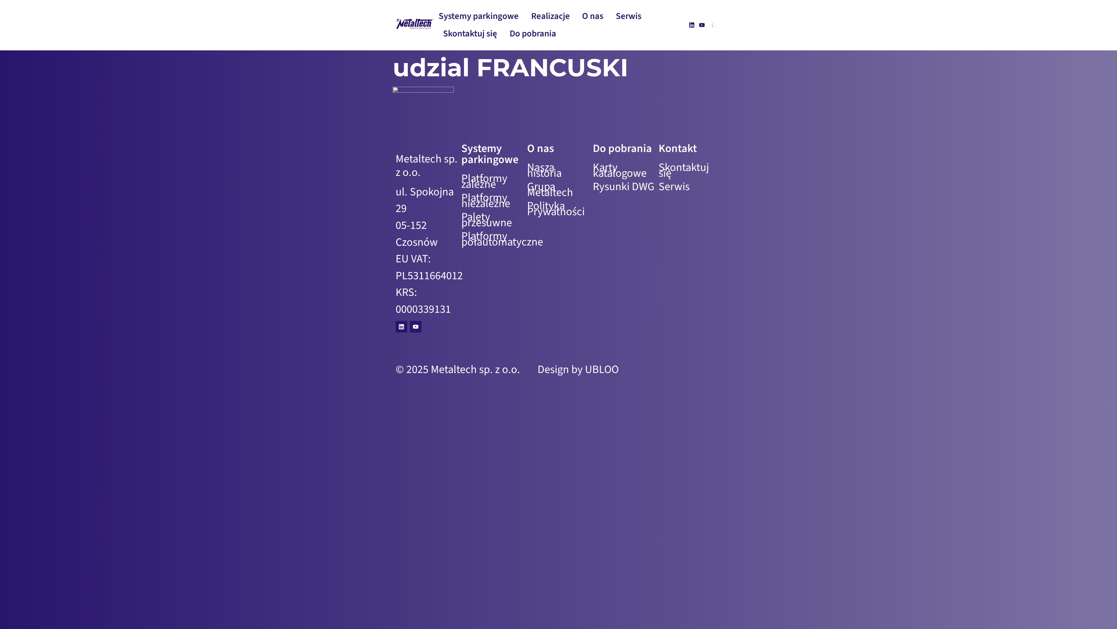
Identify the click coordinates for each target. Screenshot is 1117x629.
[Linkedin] (692, 25)
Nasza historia (544, 170)
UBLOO (602, 369)
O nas (592, 16)
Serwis (628, 16)
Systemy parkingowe (479, 16)
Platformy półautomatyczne (492, 239)
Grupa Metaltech (550, 189)
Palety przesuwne (486, 219)
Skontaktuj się (470, 33)
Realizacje (550, 16)
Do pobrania (533, 33)
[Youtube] (702, 25)
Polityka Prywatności (556, 208)
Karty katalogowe (620, 170)
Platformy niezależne (485, 200)
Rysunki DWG (623, 186)
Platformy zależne (484, 181)
